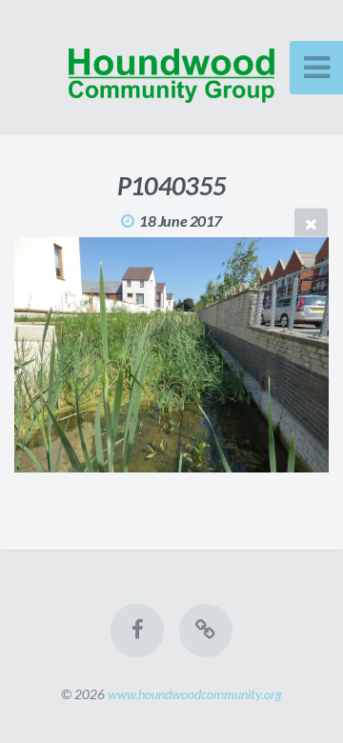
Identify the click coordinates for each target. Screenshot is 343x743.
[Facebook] (137, 630)
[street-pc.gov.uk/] (205, 630)
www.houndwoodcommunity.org (195, 694)
